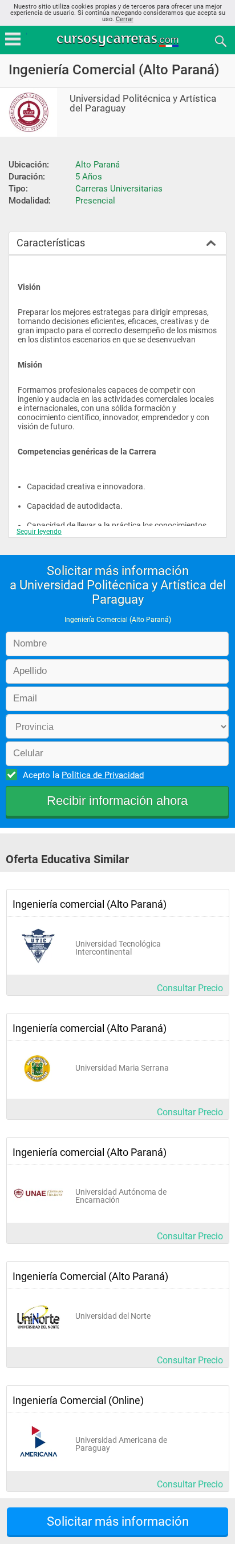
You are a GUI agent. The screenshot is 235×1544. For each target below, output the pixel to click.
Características (51, 243)
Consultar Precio (190, 988)
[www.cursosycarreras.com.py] (118, 40)
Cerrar (124, 19)
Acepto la (83, 775)
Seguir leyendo (39, 532)
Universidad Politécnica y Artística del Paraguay (143, 103)
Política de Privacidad (103, 775)
